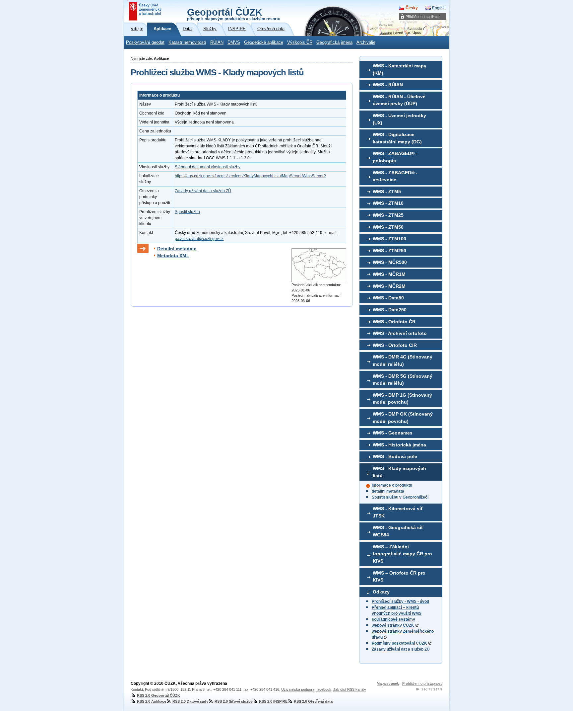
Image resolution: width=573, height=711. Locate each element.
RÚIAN (216, 42)
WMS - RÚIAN (388, 84)
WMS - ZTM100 (389, 238)
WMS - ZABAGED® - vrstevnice (395, 176)
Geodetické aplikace (263, 42)
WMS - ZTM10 (388, 203)
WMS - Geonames (393, 432)
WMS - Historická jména (399, 444)
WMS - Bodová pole (395, 456)
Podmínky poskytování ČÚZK (400, 643)
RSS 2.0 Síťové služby (234, 701)
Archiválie (365, 42)
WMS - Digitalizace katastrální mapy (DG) (397, 138)
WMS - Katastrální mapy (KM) (399, 69)
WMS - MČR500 (390, 262)
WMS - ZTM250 (389, 250)
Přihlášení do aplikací (423, 17)
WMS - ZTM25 (388, 215)
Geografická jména (334, 42)
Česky (412, 8)
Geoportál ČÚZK (233, 14)
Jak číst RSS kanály (349, 689)
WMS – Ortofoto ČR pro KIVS (399, 576)
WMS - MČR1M (389, 274)
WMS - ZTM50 (388, 227)
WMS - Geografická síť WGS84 (398, 531)
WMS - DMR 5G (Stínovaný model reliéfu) (402, 379)
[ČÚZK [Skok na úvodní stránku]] (146, 11)
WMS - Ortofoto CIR (395, 345)
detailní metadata (388, 491)
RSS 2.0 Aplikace (151, 701)
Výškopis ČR (299, 42)
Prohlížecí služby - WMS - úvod (400, 601)
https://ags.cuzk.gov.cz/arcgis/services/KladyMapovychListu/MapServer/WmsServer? (250, 176)
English (439, 8)
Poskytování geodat (145, 42)
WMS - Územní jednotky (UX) (399, 119)
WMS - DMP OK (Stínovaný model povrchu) (403, 417)
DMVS (233, 42)
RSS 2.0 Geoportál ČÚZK (158, 695)
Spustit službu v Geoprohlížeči (400, 497)
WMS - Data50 (388, 297)
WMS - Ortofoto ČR (394, 321)
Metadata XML (173, 255)
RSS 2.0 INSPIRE (273, 701)
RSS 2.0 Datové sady (190, 701)
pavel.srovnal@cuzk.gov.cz (199, 238)
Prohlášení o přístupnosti (422, 683)
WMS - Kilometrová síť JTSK (398, 512)
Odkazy (381, 591)
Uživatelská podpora (297, 689)
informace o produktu (392, 485)
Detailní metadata (177, 248)
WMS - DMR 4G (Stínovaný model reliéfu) (402, 360)
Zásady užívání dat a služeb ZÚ (401, 649)
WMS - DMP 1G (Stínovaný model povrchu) (402, 398)
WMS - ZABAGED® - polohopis (395, 157)
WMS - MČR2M (389, 286)
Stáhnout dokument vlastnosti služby (207, 167)
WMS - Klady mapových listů (399, 472)
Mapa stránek (388, 683)
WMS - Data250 (390, 309)
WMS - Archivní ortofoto (400, 333)
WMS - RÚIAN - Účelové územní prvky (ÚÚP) (399, 100)
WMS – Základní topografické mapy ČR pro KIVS (402, 554)
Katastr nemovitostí (187, 42)
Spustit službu (187, 211)
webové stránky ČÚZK (393, 625)
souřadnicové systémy (393, 619)
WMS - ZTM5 (387, 191)
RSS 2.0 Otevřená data (313, 701)
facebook (323, 689)
